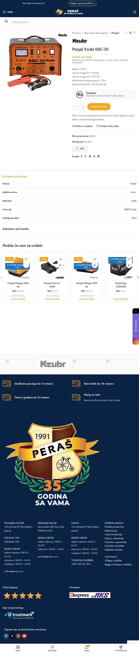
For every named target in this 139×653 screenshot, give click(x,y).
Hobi (134, 200)
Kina (134, 217)
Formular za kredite (114, 545)
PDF (82, 148)
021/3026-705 (11, 541)
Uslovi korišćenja (113, 534)
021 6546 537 (38, 3)
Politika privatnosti (114, 526)
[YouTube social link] (24, 636)
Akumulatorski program (96, 32)
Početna (76, 32)
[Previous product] (126, 33)
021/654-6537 (45, 530)
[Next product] (134, 33)
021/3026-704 (11, 537)
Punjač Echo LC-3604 (52, 285)
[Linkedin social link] (94, 156)
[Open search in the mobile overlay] (69, 22)
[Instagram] (136, 341)
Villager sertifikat (113, 560)
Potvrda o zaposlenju (116, 542)
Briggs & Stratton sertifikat (118, 564)
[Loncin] (19, 364)
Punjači (115, 32)
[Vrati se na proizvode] (130, 33)
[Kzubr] (52, 364)
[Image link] (90, 594)
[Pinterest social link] (90, 156)
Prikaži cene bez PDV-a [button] (82, 3)
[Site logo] (69, 11)
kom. (133, 192)
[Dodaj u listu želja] (26, 259)
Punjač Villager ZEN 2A (86, 285)
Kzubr (133, 183)
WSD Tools (130, 209)
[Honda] (86, 364)
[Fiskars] (119, 364)
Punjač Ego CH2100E (121, 285)
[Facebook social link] (81, 156)
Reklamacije (111, 530)
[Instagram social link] (18, 636)
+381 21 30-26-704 (80, 564)
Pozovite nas (26, 265)
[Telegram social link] (98, 156)
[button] (60, 265)
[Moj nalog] (134, 12)
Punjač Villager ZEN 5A (18, 285)
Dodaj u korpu (99, 106)
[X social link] (85, 156)
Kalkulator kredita (113, 549)
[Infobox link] (104, 94)
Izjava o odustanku (114, 538)
